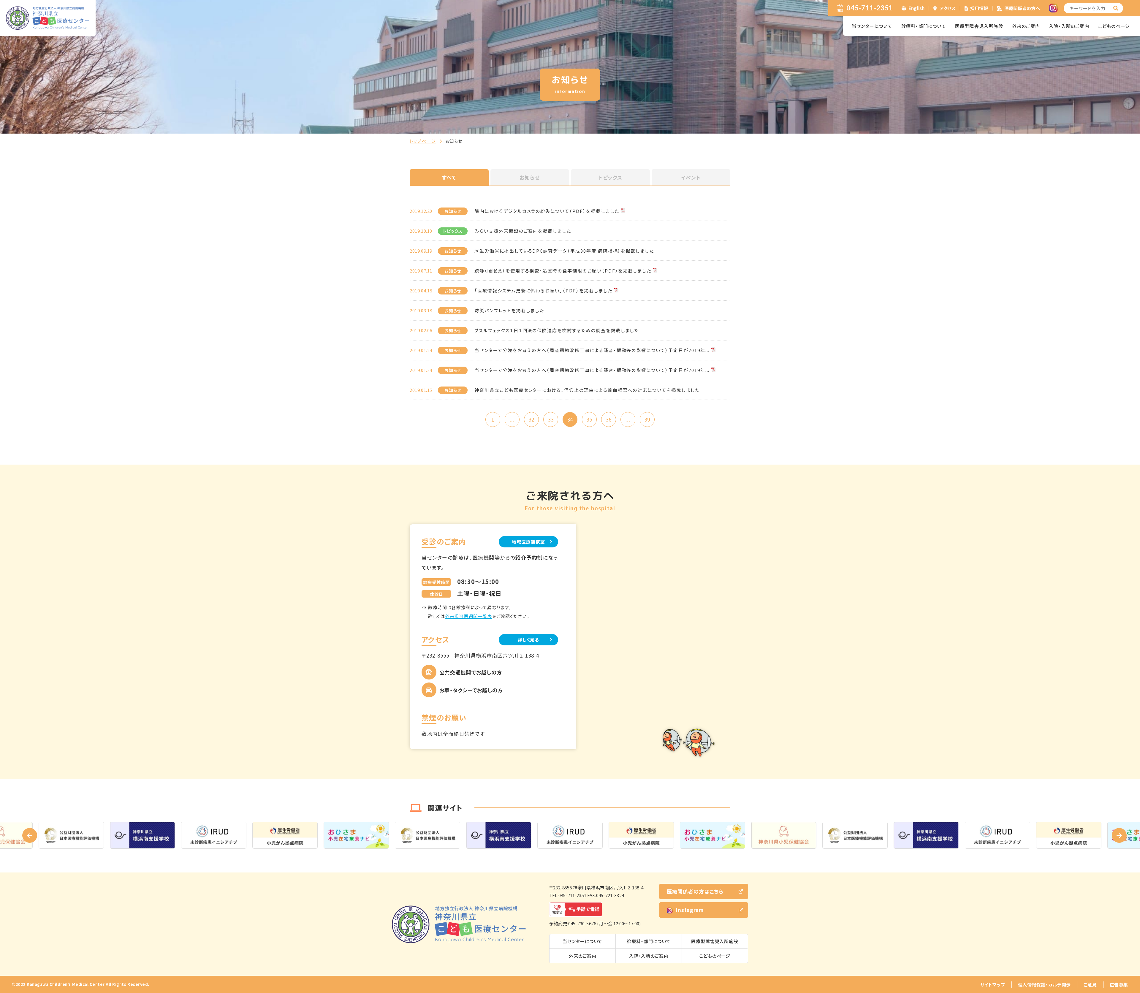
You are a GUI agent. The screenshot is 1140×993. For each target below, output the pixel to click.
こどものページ (1114, 26)
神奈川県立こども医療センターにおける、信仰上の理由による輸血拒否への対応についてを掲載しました (587, 390)
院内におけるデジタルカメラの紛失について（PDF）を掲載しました (546, 211)
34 (570, 419)
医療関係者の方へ (1022, 8)
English (916, 8)
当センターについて (872, 26)
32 (531, 419)
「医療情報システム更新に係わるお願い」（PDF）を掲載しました (543, 290)
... (512, 419)
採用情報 (979, 8)
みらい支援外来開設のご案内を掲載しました (522, 231)
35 (589, 419)
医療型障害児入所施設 (979, 26)
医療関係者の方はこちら (695, 891)
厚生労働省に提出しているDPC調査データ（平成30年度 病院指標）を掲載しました (564, 251)
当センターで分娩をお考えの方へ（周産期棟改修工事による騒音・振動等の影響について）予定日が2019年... (592, 350)
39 (647, 419)
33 (551, 419)
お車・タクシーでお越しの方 (471, 690)
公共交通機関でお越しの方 (470, 672)
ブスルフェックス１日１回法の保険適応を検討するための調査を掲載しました (556, 330)
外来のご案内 (1026, 26)
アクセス (948, 8)
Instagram (690, 909)
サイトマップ (992, 984)
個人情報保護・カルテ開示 (1044, 984)
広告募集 (1119, 984)
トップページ (423, 141)
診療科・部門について (923, 26)
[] (1116, 8)
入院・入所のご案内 (1069, 26)
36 (609, 419)
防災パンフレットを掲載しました (509, 310)
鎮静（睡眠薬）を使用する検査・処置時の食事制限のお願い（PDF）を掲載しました (562, 270)
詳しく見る (528, 639)
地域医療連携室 (528, 542)
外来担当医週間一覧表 (468, 616)
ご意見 (1090, 984)
